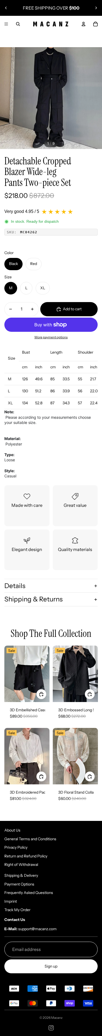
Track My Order (17, 909)
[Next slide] (96, 8)
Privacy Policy (15, 847)
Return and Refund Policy (25, 856)
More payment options (51, 337)
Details (14, 586)
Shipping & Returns (33, 599)
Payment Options (19, 884)
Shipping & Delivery (21, 875)
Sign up (51, 966)
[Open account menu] (83, 24)
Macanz (57, 1018)
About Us (12, 830)
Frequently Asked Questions (28, 892)
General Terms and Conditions (30, 838)
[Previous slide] (6, 8)
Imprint (10, 901)
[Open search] (18, 24)
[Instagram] (51, 1028)
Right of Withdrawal (21, 864)
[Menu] (6, 24)
